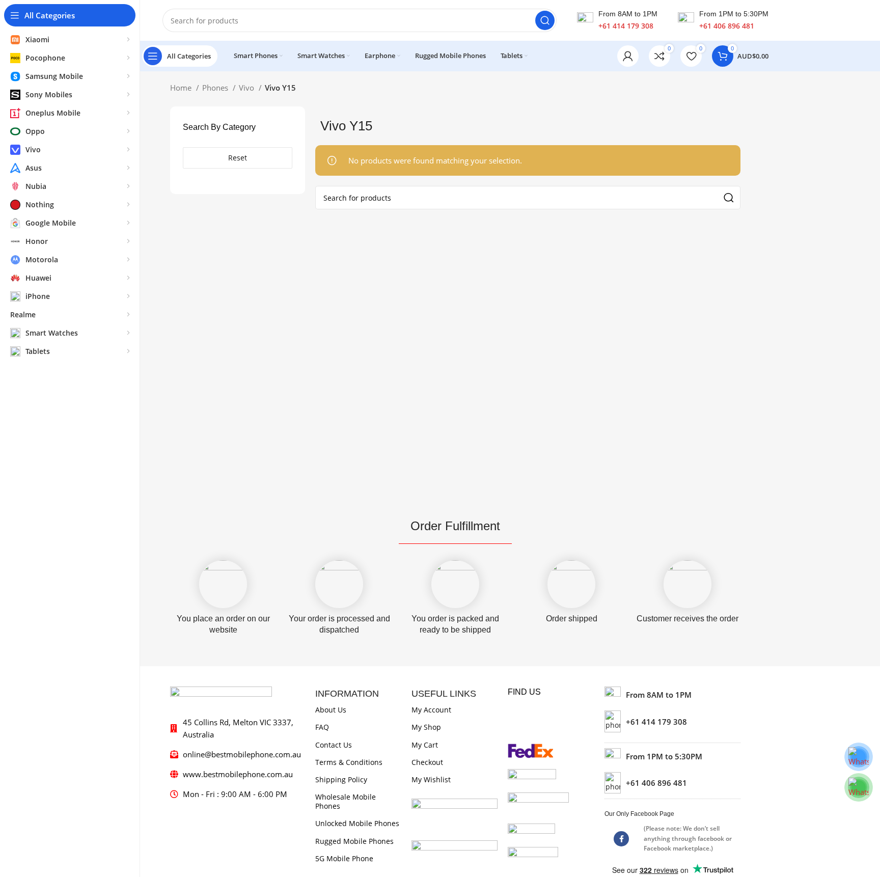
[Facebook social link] (621, 838)
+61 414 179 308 (625, 26)
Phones (216, 88)
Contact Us (333, 745)
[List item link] (672, 721)
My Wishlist (431, 779)
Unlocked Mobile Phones (357, 823)
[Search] (545, 20)
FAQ (322, 727)
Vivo (247, 88)
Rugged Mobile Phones (354, 841)
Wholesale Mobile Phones (345, 801)
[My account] (628, 56)
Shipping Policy (341, 779)
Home (182, 88)
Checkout (427, 762)
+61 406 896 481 (726, 26)
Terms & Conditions (348, 762)
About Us (330, 710)
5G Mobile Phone (344, 858)
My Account (431, 710)
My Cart (424, 745)
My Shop (426, 727)
